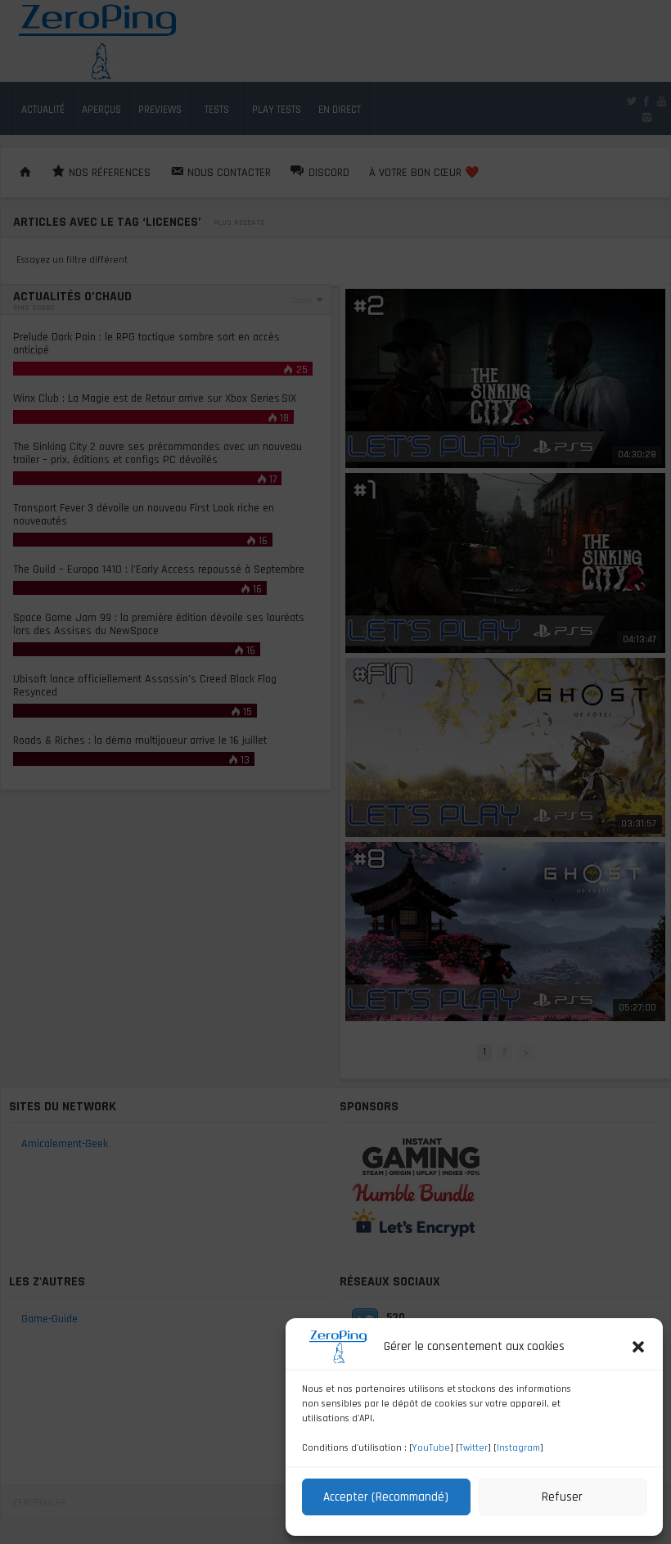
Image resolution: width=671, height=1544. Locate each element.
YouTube (431, 1448)
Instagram (518, 1448)
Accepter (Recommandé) (385, 1497)
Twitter (473, 1448)
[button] (638, 1347)
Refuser (562, 1497)
